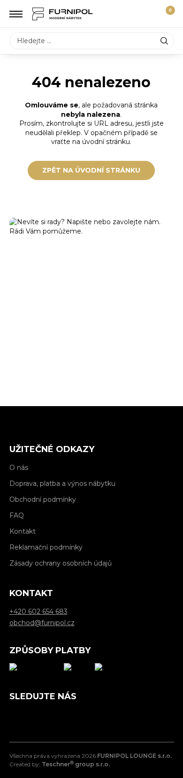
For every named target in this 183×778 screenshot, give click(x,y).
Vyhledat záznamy (164, 41)
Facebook (16, 716)
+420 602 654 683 (91, 372)
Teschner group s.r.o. (76, 764)
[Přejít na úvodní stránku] (62, 14)
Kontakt (22, 531)
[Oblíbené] (148, 14)
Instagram (37, 716)
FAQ (16, 515)
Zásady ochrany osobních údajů (60, 563)
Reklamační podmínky (46, 547)
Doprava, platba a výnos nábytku (62, 483)
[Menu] (16, 14)
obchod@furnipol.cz (91, 346)
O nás (18, 467)
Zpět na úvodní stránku (91, 170)
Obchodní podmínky (42, 499)
